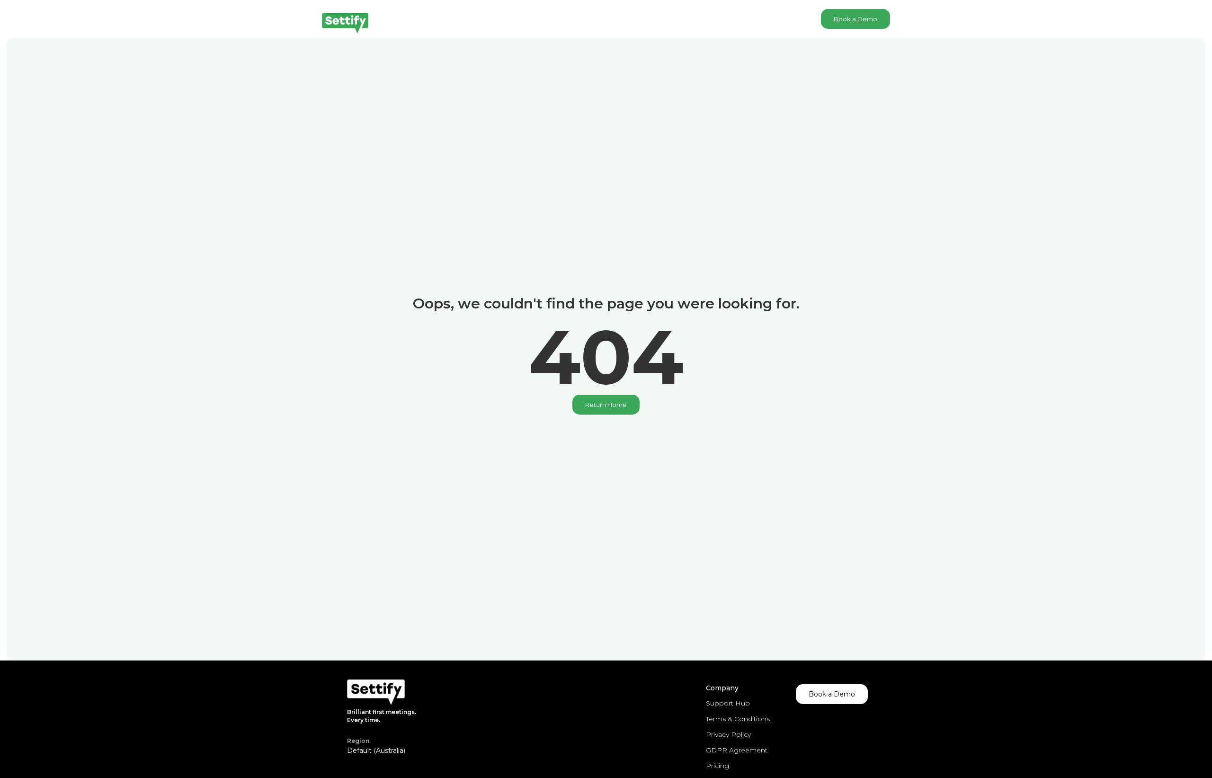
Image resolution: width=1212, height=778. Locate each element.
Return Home (606, 404)
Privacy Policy (728, 734)
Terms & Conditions (738, 719)
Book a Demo (855, 19)
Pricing (717, 765)
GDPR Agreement (736, 750)
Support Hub (728, 703)
